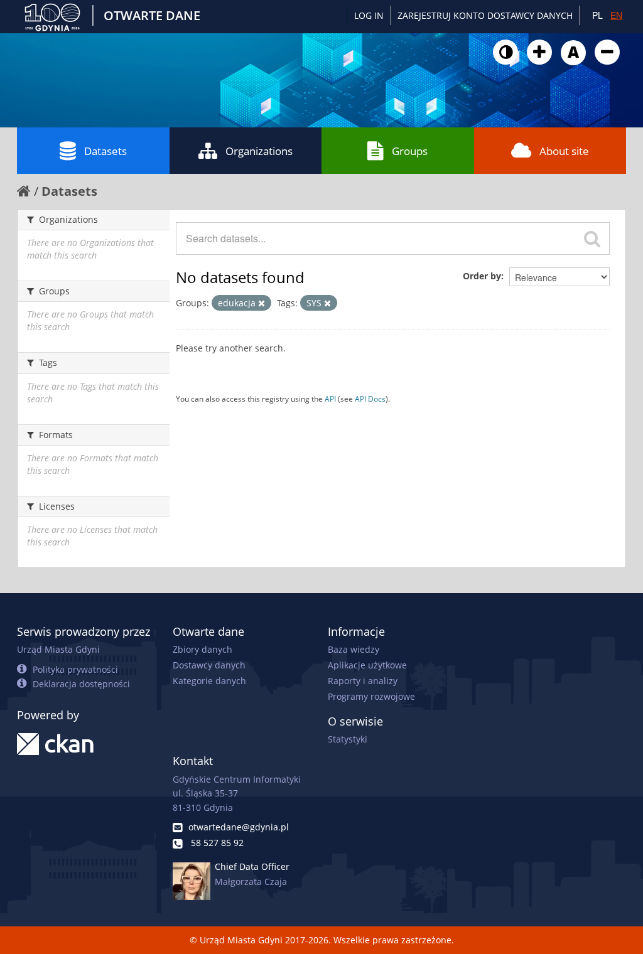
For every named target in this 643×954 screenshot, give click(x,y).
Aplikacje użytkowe (367, 665)
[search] (592, 238)
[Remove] (261, 303)
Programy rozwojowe (371, 696)
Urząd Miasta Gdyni (58, 649)
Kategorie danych (209, 681)
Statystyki (347, 739)
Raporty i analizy (362, 681)
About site (564, 151)
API (330, 399)
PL (597, 15)
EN (616, 15)
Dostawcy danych (209, 665)
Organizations (259, 151)
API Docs (370, 399)
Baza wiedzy (353, 649)
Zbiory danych (202, 649)
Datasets (105, 151)
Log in (369, 15)
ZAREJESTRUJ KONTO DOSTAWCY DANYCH (485, 15)
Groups (410, 151)
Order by (482, 276)
